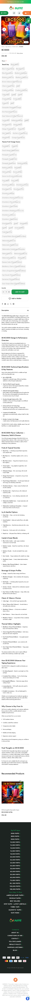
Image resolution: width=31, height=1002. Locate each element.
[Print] (8, 304)
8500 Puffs (15, 836)
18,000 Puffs (15, 854)
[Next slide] (27, 29)
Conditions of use (15, 936)
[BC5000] (15, 30)
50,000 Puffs (15, 874)
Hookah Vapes (15, 898)
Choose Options (12, 805)
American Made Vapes (15, 895)
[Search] (28, 20)
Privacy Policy (15, 944)
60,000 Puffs (15, 877)
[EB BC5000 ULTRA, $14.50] (13, 792)
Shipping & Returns (14, 947)
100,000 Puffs (15, 886)
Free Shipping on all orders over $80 (15, 2)
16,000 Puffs (15, 851)
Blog (15, 950)
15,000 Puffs (15, 848)
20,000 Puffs (15, 857)
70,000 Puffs (15, 880)
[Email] (5, 304)
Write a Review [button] (20, 53)
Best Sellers (15, 901)
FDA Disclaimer (15, 941)
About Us (15, 933)
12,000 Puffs (15, 845)
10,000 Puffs (15, 842)
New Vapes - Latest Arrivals (15, 904)
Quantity (4, 288)
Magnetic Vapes (15, 910)
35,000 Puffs (15, 869)
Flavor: (4, 61)
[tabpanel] (12, 797)
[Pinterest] (13, 304)
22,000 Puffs (15, 860)
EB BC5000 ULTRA (7, 812)
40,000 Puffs (15, 871)
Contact (15, 938)
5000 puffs (15, 833)
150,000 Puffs (15, 889)
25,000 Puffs (15, 863)
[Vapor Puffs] (15, 920)
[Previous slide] (4, 29)
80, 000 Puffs (15, 883)
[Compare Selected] (14, 13)
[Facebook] (2, 304)
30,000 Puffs (15, 866)
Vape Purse (15, 913)
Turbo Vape (15, 907)
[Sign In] (19, 13)
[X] (11, 304)
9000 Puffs (15, 839)
